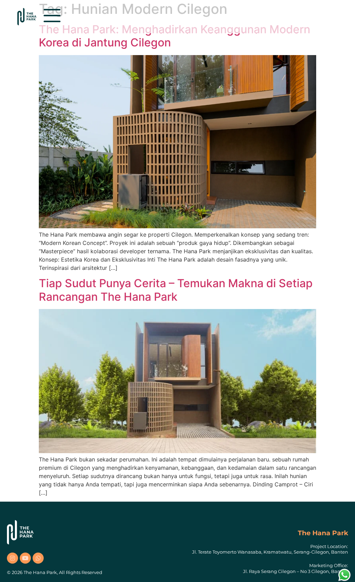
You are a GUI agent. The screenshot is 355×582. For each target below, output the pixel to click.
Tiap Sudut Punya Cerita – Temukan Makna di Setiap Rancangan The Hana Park (176, 289)
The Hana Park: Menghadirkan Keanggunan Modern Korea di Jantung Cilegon (174, 36)
